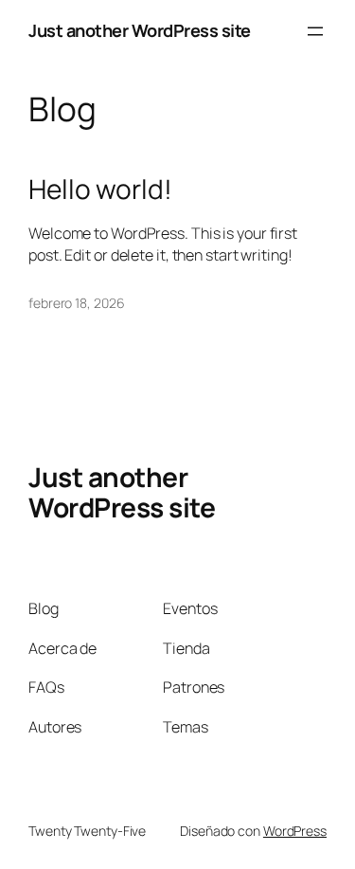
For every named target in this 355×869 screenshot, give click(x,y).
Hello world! (100, 189)
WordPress (295, 831)
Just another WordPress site (139, 30)
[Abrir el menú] (315, 31)
